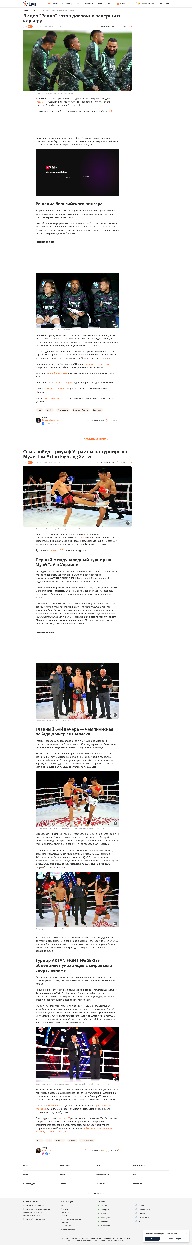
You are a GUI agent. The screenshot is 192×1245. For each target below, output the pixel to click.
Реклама (64, 1215)
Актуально (65, 1165)
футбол (49, 410)
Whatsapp (105, 1225)
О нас (62, 1205)
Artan (84, 537)
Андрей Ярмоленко (57, 373)
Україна (54, 4)
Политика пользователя (34, 1205)
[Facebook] (43, 423)
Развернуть (96, 1193)
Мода (135, 1174)
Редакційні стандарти (32, 1215)
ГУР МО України (87, 1140)
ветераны (59, 1140)
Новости (66, 4)
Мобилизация (102, 1174)
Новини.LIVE (56, 550)
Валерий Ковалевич (51, 420)
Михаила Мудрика (63, 382)
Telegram (105, 1209)
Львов (62, 1174)
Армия (76, 4)
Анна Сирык (47, 1150)
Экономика (88, 4)
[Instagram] (43, 1153)
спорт (39, 410)
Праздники (137, 1183)
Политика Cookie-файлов (34, 1219)
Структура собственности (71, 1219)
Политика (100, 1183)
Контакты (64, 1212)
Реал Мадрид (63, 410)
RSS (140, 1221)
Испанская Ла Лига (80, 410)
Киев (25, 1174)
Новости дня (29, 1183)
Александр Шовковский (57, 388)
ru (161, 4)
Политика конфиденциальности (37, 1209)
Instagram (105, 1217)
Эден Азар (97, 410)
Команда (64, 1222)
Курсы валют (66, 1225)
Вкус (98, 1165)
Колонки (109, 4)
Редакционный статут (33, 1212)
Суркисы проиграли (54, 397)
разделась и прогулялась (98, 363)
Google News (144, 1209)
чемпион (72, 1140)
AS (110, 111)
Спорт (99, 4)
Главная (26, 10)
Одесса (63, 1183)
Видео (122, 4)
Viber (103, 1213)
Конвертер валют (68, 1229)
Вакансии (64, 1209)
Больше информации (172, 1239)
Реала (39, 101)
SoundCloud (144, 1217)
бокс (48, 1140)
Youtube (104, 1205)
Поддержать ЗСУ (147, 4)
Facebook (105, 1221)
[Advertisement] (76, 126)
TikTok (141, 1205)
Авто (25, 1165)
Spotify (142, 1213)
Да (152, 1238)
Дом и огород (138, 1165)
